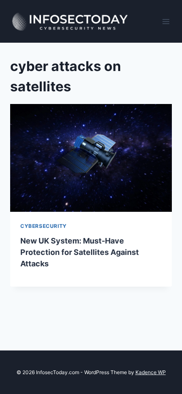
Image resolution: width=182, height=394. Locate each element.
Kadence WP (150, 372)
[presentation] (91, 158)
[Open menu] (166, 21)
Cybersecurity (43, 226)
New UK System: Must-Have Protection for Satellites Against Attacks (79, 252)
